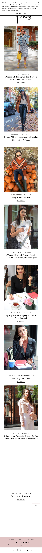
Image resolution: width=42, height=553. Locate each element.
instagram (27, 493)
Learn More (18, 13)
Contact (20, 539)
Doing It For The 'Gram (21, 198)
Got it (26, 13)
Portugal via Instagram (21, 496)
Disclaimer (30, 539)
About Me (11, 539)
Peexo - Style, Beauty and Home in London (23, 544)
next (35, 505)
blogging (25, 74)
